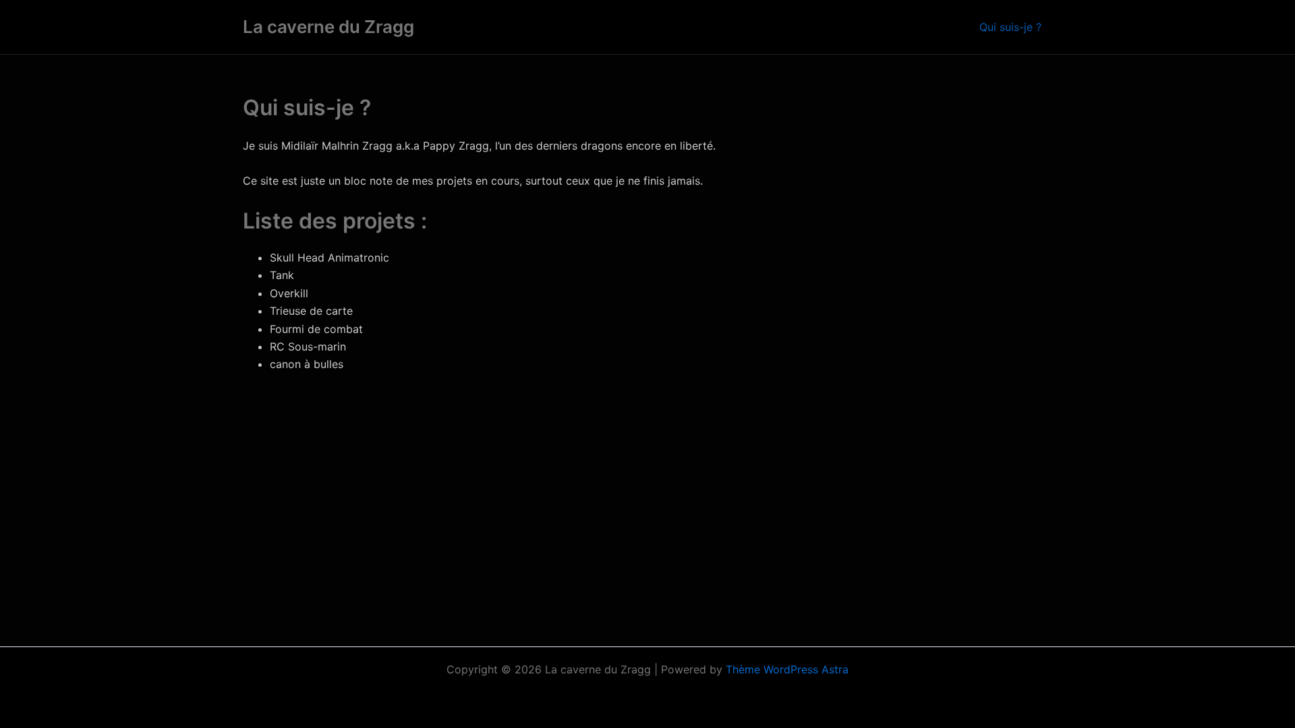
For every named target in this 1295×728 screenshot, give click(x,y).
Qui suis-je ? (1010, 27)
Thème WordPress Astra (787, 669)
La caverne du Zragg (328, 26)
